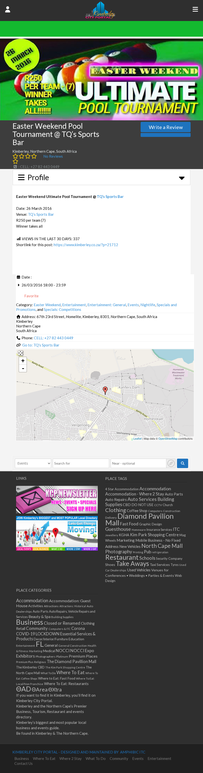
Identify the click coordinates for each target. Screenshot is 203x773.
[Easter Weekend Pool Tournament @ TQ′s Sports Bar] (105, 390)
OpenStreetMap (168, 438)
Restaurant (122, 557)
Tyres (174, 565)
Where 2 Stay (70, 758)
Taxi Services (160, 564)
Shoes (110, 564)
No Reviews (53, 156)
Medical (49, 651)
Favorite (31, 296)
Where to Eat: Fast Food (56, 678)
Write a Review (166, 127)
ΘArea (40, 689)
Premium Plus (24, 662)
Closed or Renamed (62, 623)
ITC (176, 529)
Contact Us (23, 763)
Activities (35, 606)
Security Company (169, 558)
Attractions (51, 606)
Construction (171, 511)
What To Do (48, 673)
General (51, 645)
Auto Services (142, 499)
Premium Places (83, 656)
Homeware (139, 529)
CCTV (158, 505)
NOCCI (63, 650)
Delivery (111, 517)
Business (29, 622)
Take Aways (132, 563)
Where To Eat (70, 672)
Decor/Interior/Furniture (51, 639)
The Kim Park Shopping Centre (65, 667)
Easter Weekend (47, 304)
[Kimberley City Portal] (100, 17)
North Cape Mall (162, 545)
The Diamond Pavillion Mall (71, 661)
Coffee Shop (137, 510)
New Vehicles (130, 546)
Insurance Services (159, 530)
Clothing (115, 510)
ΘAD (23, 689)
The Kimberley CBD (30, 667)
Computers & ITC (60, 628)
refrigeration (160, 552)
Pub (147, 551)
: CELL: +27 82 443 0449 (38, 166)
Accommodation (155, 488)
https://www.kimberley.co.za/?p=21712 (86, 244)
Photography (118, 551)
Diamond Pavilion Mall (139, 519)
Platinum (62, 656)
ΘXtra (55, 689)
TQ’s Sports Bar (110, 196)
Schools (147, 558)
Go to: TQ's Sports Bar (40, 345)
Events (133, 304)
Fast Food (129, 523)
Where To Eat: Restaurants (66, 683)
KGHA (124, 535)
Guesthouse (118, 529)
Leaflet (137, 438)
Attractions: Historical (72, 606)
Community (37, 628)
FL (40, 644)
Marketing (126, 540)
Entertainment (74, 304)
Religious (40, 662)
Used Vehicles (139, 569)
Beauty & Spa (39, 616)
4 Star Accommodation (122, 489)
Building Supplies (62, 617)
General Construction (72, 645)
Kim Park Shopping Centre (154, 534)
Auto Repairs (116, 499)
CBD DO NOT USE (138, 505)
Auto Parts (174, 494)
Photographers (45, 656)
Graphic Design (150, 524)
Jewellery (111, 535)
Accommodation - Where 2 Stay (134, 493)
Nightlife (147, 304)
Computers (155, 511)
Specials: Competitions (62, 309)
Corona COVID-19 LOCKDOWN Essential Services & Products (56, 633)
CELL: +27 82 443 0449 (53, 338)
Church (168, 505)
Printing (138, 552)
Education (76, 639)
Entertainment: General (106, 304)
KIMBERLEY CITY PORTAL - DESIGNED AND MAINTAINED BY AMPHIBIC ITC (78, 752)
